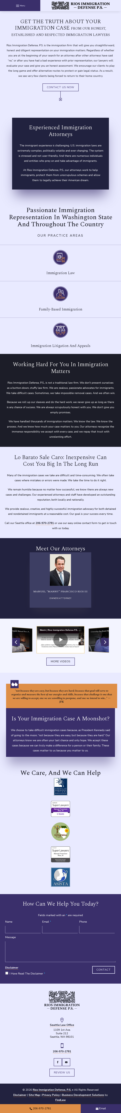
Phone (83, 921)
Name (8, 921)
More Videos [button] (60, 661)
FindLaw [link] (60, 1100)
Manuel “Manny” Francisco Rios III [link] (60, 592)
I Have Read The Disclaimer (27, 973)
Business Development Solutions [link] (83, 1095)
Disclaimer (11, 967)
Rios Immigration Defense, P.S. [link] (52, 1090)
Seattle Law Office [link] (62, 1025)
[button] (20, 5)
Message (10, 937)
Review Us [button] (62, 1072)
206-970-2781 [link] (45, 523)
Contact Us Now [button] (60, 87)
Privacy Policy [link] (51, 1095)
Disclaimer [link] (19, 1095)
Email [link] (102, 1108)
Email (46, 921)
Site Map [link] (34, 1095)
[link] (81, 5)
